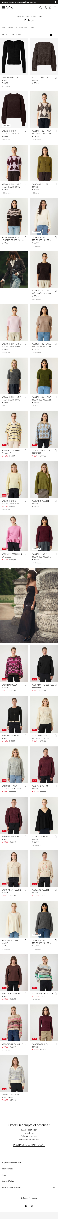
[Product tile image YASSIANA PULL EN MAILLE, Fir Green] (44, 163)
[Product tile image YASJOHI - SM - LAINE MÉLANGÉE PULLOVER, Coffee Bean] (44, 269)
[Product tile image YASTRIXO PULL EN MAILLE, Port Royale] (44, 1022)
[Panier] (54, 7)
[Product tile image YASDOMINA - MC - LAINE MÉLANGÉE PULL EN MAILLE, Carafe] (14, 216)
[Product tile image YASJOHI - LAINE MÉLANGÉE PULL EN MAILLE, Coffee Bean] (14, 109)
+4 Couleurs (6, 140)
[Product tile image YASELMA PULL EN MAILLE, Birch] (14, 919)
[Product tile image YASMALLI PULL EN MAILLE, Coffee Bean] (44, 56)
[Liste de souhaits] (50, 7)
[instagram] (31, 1206)
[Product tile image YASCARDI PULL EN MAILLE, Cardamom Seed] (44, 479)
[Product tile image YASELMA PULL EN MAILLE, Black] (44, 815)
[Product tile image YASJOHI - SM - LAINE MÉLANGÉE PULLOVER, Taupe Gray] (44, 322)
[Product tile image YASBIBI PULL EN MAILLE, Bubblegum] (14, 1022)
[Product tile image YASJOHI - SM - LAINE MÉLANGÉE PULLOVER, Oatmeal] (44, 109)
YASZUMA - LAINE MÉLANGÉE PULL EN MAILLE (41, 738)
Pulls (32, 27)
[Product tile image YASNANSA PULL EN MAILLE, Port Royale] (14, 815)
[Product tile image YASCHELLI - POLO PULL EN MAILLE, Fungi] (44, 429)
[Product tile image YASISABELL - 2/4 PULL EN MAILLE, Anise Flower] (14, 429)
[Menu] (3, 7)
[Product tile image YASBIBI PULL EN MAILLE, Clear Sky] (44, 972)
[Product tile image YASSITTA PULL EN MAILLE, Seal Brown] (14, 663)
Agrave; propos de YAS (11, 1162)
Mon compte (7, 1169)
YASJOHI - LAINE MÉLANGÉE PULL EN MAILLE (10, 134)
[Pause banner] (56, 2)
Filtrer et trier (9, 35)
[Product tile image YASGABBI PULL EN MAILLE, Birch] (44, 868)
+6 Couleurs (36, 140)
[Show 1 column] (55, 35)
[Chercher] (40, 7)
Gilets (10, 27)
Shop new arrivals (8, 2)
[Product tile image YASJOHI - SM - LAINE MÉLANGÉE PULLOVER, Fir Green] (44, 376)
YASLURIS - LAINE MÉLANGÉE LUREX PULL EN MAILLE (12, 789)
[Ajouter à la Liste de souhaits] (25, 77)
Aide (4, 1175)
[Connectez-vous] (45, 7)
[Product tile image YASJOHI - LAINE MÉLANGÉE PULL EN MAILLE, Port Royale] (44, 533)
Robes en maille (21, 27)
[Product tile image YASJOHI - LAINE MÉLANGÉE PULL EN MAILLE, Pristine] (44, 216)
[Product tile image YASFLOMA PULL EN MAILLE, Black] (14, 714)
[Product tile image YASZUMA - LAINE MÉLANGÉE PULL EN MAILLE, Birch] (44, 714)
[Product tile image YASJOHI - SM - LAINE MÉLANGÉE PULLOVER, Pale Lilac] (14, 163)
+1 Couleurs (6, 86)
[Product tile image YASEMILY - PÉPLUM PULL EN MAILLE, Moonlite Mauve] (14, 533)
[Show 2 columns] (51, 35)
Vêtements (20, 16)
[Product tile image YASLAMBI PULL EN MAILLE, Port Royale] (44, 764)
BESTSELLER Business (11, 1187)
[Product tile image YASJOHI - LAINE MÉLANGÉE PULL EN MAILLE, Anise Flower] (14, 479)
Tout (3, 27)
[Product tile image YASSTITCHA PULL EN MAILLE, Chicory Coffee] (14, 972)
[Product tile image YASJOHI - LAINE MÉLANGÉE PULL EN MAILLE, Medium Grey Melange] (44, 919)
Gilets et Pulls (31, 16)
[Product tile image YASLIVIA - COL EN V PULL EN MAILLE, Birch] (14, 1073)
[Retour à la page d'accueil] (9, 7)
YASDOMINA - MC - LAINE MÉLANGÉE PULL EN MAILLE (12, 240)
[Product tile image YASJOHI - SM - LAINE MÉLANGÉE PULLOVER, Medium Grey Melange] (14, 376)
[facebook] (26, 1206)
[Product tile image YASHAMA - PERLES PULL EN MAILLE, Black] (44, 663)
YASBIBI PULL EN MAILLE (42, 993)
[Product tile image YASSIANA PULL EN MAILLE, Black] (14, 56)
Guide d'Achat (8, 1181)
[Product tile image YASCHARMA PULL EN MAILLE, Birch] (14, 868)
